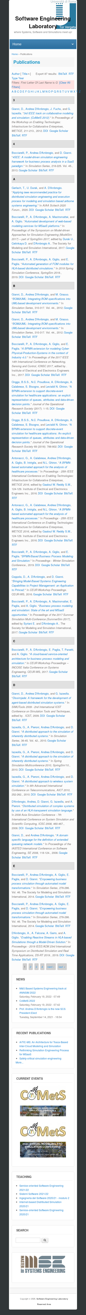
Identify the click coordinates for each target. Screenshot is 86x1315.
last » (62, 967)
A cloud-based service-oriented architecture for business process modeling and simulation (40, 658)
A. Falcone (38, 933)
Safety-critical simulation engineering (40, 1058)
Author (16, 74)
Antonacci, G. (20, 458)
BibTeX (62, 74)
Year (21, 78)
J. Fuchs (55, 109)
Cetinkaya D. (19, 243)
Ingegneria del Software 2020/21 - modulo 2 (44, 1198)
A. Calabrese (38, 458)
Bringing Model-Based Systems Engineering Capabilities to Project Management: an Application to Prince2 (42, 585)
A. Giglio (17, 221)
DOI (45, 131)
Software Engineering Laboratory (52, 1298)
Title (24, 74)
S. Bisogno (32, 386)
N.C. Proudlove (40, 382)
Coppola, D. (19, 577)
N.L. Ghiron (50, 463)
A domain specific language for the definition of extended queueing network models (40, 839)
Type (15, 78)
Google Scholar (58, 131)
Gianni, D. (18, 109)
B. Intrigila (30, 463)
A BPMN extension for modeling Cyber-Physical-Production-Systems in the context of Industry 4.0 (40, 352)
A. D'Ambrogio (38, 217)
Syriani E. (29, 623)
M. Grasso (62, 294)
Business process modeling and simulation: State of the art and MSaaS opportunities (42, 610)
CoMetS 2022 (27, 1000)
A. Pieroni (33, 727)
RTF (71, 74)
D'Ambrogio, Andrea (24, 801)
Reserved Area (44, 1304)
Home (15, 54)
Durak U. (68, 239)
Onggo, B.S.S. (20, 382)
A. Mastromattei (58, 217)
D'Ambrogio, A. (21, 933)
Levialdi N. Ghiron (56, 386)
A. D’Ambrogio (53, 188)
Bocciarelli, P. (20, 153)
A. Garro (51, 933)
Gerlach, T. (18, 188)
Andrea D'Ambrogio (37, 109)
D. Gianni (65, 153)
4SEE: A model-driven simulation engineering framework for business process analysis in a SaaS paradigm (43, 161)
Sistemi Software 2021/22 (33, 1193)
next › (50, 967)
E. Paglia (54, 650)
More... (19, 1062)
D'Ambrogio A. (42, 243)
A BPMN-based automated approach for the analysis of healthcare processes (41, 467)
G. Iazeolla (62, 693)
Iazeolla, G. (19, 727)
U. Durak (32, 188)
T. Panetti (67, 650)
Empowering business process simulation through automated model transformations (39, 883)
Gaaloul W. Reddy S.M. (57, 484)
